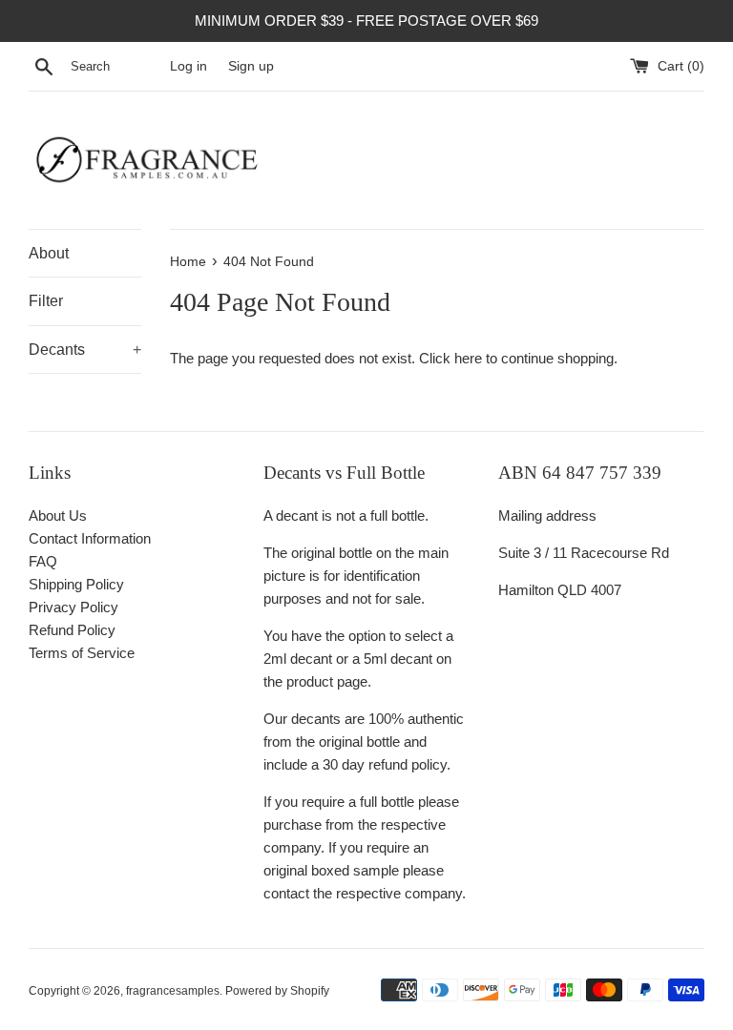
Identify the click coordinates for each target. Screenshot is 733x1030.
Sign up (251, 66)
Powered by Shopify (277, 991)
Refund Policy (72, 630)
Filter (46, 301)
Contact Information (90, 538)
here (468, 358)
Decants (85, 349)
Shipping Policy (76, 584)
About (49, 253)
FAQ (43, 561)
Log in (188, 66)
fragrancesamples (173, 991)
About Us (58, 515)
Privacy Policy (73, 607)
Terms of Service (82, 653)
